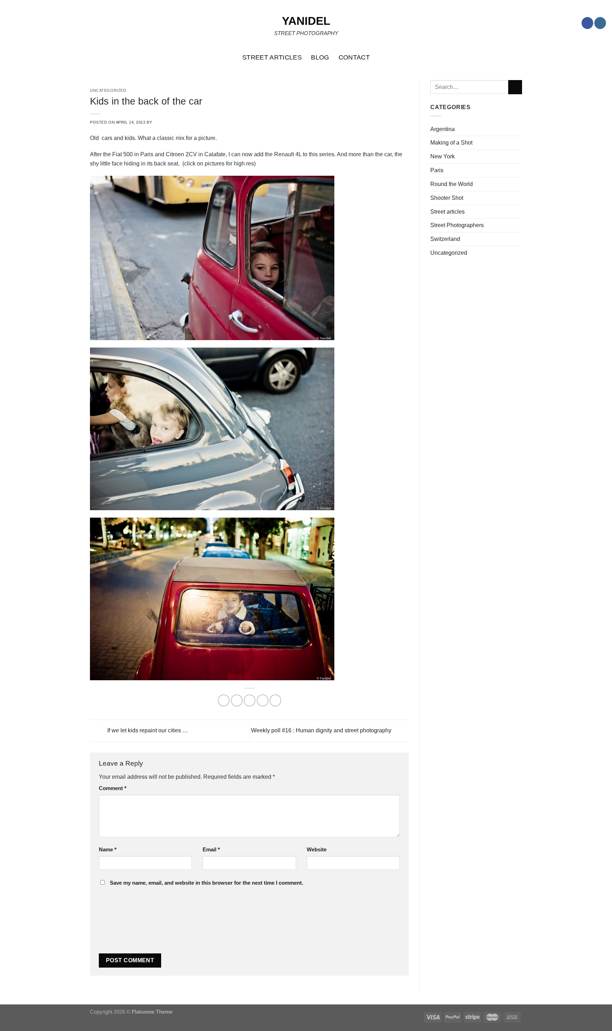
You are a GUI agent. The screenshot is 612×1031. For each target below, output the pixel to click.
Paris (436, 170)
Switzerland (445, 239)
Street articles (447, 211)
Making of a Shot (451, 142)
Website (317, 849)
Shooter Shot (446, 198)
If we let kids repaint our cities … (147, 730)
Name (108, 849)
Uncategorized (448, 252)
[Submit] (515, 87)
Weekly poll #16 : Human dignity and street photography (322, 730)
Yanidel (306, 21)
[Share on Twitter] (237, 700)
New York (442, 156)
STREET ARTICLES (272, 57)
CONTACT (354, 57)
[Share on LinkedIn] (275, 700)
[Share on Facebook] (224, 700)
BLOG (320, 57)
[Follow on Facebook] (587, 23)
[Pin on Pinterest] (262, 700)
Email (211, 849)
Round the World (451, 184)
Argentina (442, 129)
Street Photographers (457, 225)
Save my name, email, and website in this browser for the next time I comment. (206, 883)
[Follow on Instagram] (600, 23)
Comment (112, 788)
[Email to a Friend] (249, 700)
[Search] (603, 57)
